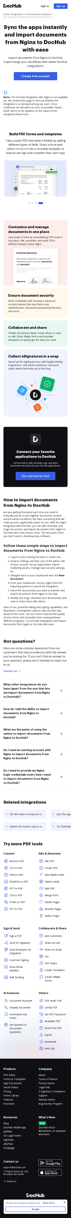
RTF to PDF (16, 909)
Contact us (10, 671)
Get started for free (35, 476)
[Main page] (12, 6)
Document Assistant (20, 1000)
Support (43, 1095)
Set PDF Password (55, 1014)
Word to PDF (16, 861)
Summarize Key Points (18, 1016)
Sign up (60, 6)
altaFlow (8, 1143)
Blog (6, 1123)
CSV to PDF (15, 895)
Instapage (8, 1148)
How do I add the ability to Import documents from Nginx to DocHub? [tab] (26, 713)
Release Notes (47, 1099)
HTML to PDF (17, 902)
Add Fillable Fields (54, 874)
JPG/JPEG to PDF (18, 881)
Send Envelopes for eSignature (20, 951)
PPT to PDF (16, 888)
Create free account (36, 76)
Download (50, 1041)
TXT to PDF (16, 868)
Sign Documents (12, 1083)
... (48, 1202)
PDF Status (51, 963)
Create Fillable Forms (52, 978)
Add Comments (53, 936)
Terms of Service (48, 1079)
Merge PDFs (52, 895)
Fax (47, 956)
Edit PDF (49, 861)
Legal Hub (44, 1087)
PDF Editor (9, 1075)
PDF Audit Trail (53, 1000)
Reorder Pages (53, 909)
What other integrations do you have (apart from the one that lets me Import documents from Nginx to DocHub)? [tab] (26, 690)
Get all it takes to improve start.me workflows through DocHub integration (28, 814)
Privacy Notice (47, 1083)
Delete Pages (52, 915)
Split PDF (50, 888)
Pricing (7, 1091)
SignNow (8, 1139)
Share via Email (53, 949)
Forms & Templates (14, 1079)
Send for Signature (19, 942)
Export (48, 1034)
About (42, 1075)
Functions (8, 1103)
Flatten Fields (52, 881)
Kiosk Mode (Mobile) (16, 968)
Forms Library (11, 1095)
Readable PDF (52, 1021)
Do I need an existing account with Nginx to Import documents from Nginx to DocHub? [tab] (27, 754)
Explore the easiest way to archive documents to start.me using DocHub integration (28, 826)
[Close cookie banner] (64, 1202)
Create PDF (51, 868)
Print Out (50, 1048)
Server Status (10, 1087)
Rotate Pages (52, 902)
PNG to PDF (16, 874)
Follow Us (11, 1181)
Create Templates (55, 970)
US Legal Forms (12, 1135)
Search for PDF (53, 1028)
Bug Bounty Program (50, 1103)
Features (8, 1099)
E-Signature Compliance (52, 1091)
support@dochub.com (14, 1167)
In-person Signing (19, 960)
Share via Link (52, 942)
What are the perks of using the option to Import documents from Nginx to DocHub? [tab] (26, 733)
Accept (35, 1209)
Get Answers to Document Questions (18, 1028)
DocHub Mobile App (14, 1127)
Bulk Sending (16, 977)
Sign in (45, 6)
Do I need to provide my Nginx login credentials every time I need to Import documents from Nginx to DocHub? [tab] (27, 776)
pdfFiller (7, 1131)
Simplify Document (20, 1007)
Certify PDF (51, 1007)
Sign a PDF (15, 936)
